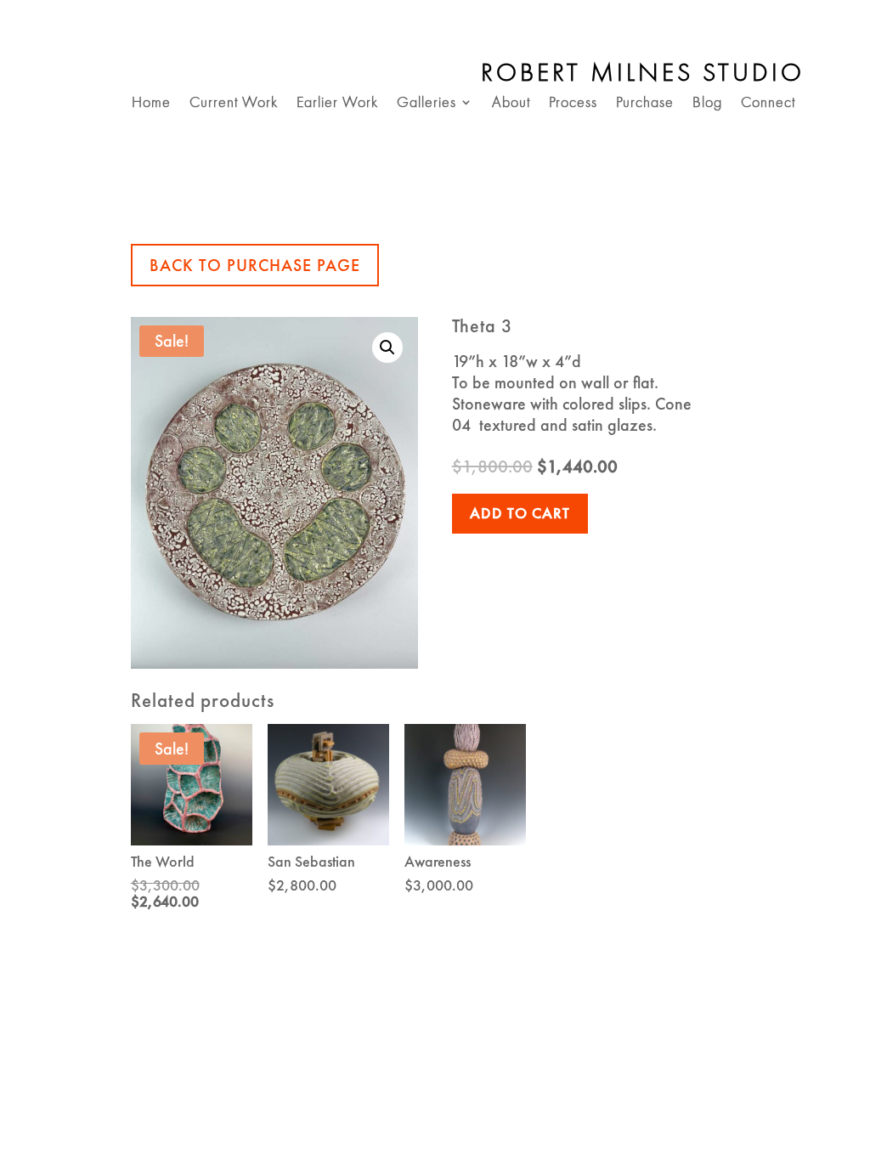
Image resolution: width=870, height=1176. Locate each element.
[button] (387, 347)
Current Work (233, 103)
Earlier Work (337, 103)
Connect (768, 103)
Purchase (645, 103)
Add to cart (520, 513)
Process (573, 103)
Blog (707, 103)
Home (151, 103)
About (511, 103)
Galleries (426, 103)
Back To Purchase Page (255, 265)
